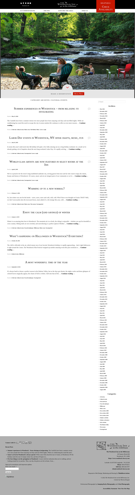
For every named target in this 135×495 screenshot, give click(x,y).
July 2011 (102, 308)
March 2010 (103, 345)
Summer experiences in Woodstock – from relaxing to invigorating (46, 110)
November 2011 (103, 299)
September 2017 (103, 162)
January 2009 (103, 378)
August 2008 (103, 389)
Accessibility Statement (110, 488)
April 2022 (102, 125)
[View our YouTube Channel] (26, 443)
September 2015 (103, 197)
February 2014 (103, 238)
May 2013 (102, 257)
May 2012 (102, 285)
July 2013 (102, 252)
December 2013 (103, 243)
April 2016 (102, 185)
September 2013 (103, 248)
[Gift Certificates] (26, 3)
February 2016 (103, 190)
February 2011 (103, 320)
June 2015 (102, 204)
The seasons (33, 204)
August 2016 (103, 178)
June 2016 (102, 181)
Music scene (27, 129)
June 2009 (102, 366)
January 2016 (103, 192)
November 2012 (103, 271)
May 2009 (102, 368)
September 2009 (103, 359)
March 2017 (103, 169)
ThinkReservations (124, 473)
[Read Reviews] (30, 443)
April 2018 (102, 157)
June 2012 (102, 283)
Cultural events (20, 129)
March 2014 (103, 236)
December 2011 (103, 296)
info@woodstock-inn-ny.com (121, 469)
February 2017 (103, 171)
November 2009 (103, 354)
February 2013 (103, 264)
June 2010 (102, 338)
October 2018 (103, 153)
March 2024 (103, 118)
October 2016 (103, 176)
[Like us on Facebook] (18, 443)
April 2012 (102, 287)
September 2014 (103, 225)
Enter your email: (11, 466)
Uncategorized (27, 153)
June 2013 (102, 255)
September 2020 (103, 132)
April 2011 (102, 315)
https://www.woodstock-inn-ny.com (119, 458)
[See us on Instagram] (20, 443)
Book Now (78, 94)
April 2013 (102, 259)
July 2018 (102, 155)
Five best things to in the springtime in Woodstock (23, 459)
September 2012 (103, 276)
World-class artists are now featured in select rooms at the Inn (46, 163)
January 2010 (103, 350)
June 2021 (102, 127)
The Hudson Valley (34, 129)
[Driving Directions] (23, 3)
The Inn (47, 11)
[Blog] (30, 3)
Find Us (85, 11)
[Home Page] (21, 3)
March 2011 (103, 317)
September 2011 (103, 303)
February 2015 (103, 213)
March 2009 (103, 373)
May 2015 (102, 206)
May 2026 (102, 109)
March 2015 (103, 211)
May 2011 (102, 313)
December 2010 (103, 324)
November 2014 (103, 220)
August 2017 (103, 164)
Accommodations (27, 11)
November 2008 (103, 382)
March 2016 (103, 187)
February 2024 (103, 120)
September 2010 (103, 331)
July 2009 (102, 364)
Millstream (36, 228)
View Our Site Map (124, 488)
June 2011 (102, 310)
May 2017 (102, 167)
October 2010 (103, 329)
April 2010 (102, 343)
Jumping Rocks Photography (106, 484)
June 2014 (102, 232)
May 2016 (102, 183)
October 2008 (103, 385)
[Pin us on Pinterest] (23, 443)
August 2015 (103, 199)
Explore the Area (65, 11)
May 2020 (102, 134)
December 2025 (103, 111)
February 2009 (103, 375)
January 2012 (103, 294)
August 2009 (103, 361)
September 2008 (103, 387)
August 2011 (103, 306)
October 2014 (103, 222)
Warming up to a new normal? (46, 188)
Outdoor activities (104, 417)
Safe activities (103, 422)
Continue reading (75, 149)
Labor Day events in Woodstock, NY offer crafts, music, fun (46, 137)
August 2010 (103, 334)
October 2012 (103, 273)
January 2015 (103, 215)
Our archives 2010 (104, 415)
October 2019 (103, 143)
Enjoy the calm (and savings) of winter (46, 212)
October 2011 (103, 301)
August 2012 (103, 278)
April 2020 (102, 136)
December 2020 (103, 129)
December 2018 (103, 150)
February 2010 (103, 347)
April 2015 (102, 208)
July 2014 (102, 229)
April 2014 (102, 234)
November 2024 (103, 116)
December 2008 (103, 380)
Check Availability (106, 8)
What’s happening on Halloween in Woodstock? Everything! (46, 236)
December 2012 (103, 269)
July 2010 (102, 336)
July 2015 (102, 201)
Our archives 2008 (104, 410)
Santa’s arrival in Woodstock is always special (21, 454)
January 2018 (103, 160)
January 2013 (103, 266)
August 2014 (103, 227)
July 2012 (102, 280)
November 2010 (103, 327)
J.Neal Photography (124, 484)
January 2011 (103, 322)
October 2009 (103, 357)
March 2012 (103, 290)
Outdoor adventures (104, 420)
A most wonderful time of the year (46, 262)
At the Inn (14, 129)
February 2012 (103, 292)
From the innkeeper (28, 228)
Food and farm (103, 401)
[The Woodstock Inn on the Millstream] (67, 7)
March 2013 (103, 262)
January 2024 (103, 123)
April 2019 (102, 148)
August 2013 (103, 250)
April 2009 (102, 371)
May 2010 (102, 341)
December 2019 (103, 141)
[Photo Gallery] (28, 3)
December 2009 (103, 352)
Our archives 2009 (104, 413)
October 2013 (103, 245)
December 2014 (103, 218)
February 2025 (103, 113)
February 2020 (103, 139)
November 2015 (103, 194)
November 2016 (103, 174)
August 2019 (103, 146)
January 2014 (103, 241)
